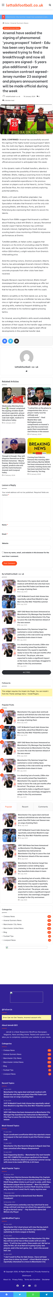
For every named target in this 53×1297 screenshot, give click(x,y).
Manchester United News (13, 928)
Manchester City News (12, 924)
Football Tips (8, 936)
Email (5, 534)
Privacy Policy (17, 1279)
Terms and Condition (32, 1279)
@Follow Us (7, 1009)
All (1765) (26, 672)
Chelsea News (9, 916)
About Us (7, 1279)
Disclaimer (46, 1279)
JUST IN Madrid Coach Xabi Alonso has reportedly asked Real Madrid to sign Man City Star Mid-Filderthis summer (33, 599)
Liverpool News (9, 940)
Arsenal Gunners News (19, 23)
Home (6, 23)
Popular (8, 807)
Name (5, 525)
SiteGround (26, 1276)
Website (5, 543)
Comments (43, 807)
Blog (5, 932)
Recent (25, 807)
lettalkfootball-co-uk (26, 366)
